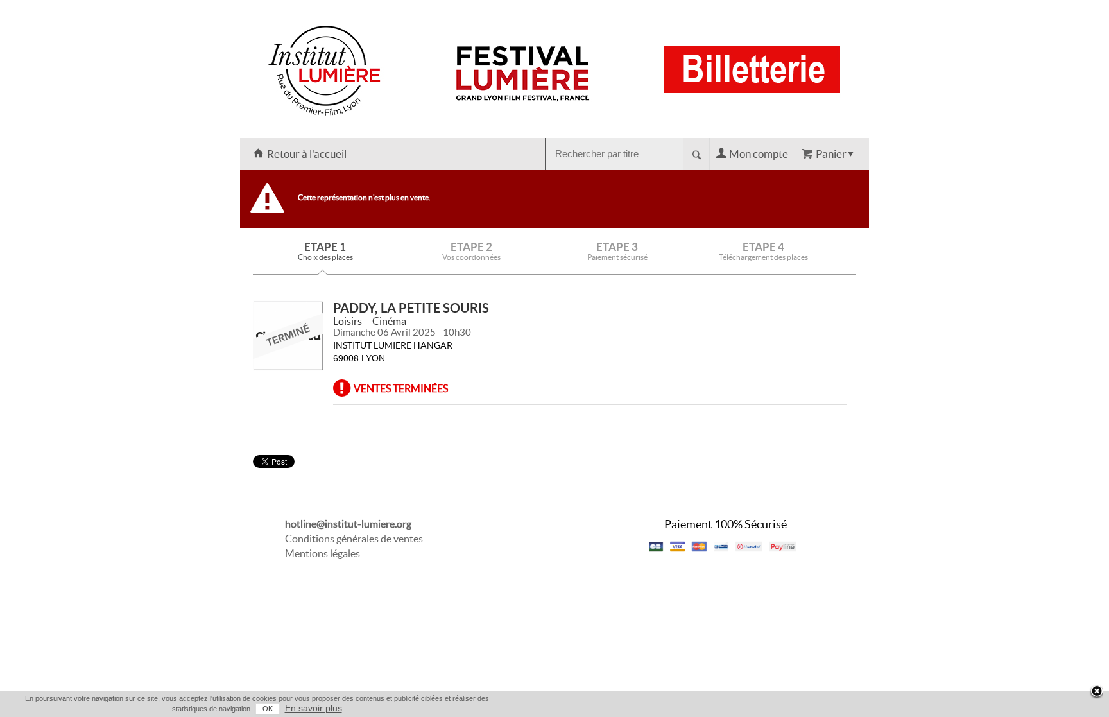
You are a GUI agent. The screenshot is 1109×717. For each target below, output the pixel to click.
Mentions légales (322, 553)
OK (267, 709)
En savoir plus (313, 708)
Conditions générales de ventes (354, 538)
